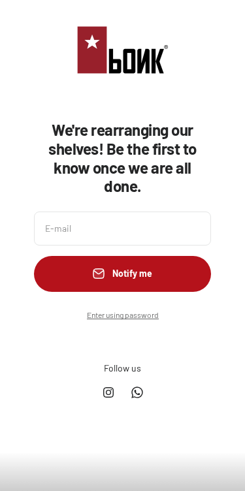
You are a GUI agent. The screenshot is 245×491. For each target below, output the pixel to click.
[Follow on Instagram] (108, 392)
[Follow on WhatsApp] (137, 392)
